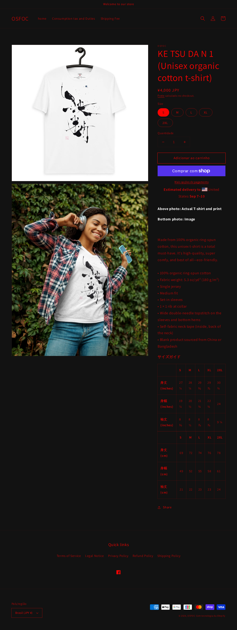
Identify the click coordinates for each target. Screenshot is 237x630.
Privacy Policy (118, 556)
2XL (165, 123)
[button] (203, 18)
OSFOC (191, 615)
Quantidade (165, 133)
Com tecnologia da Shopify (211, 615)
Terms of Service (69, 556)
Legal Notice (94, 556)
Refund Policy (143, 556)
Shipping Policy (168, 556)
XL (206, 112)
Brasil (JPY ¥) (24, 613)
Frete (161, 95)
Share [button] (167, 507)
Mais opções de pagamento (192, 182)
